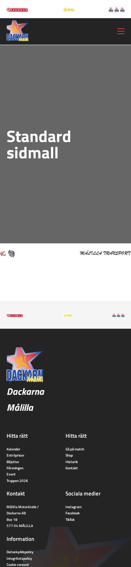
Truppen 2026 (17, 480)
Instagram (74, 507)
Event (11, 474)
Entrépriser (15, 455)
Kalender (13, 449)
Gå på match (75, 449)
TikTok (70, 519)
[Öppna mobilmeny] (120, 31)
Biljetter (13, 462)
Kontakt (72, 468)
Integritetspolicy (19, 558)
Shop (69, 455)
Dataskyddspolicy (20, 552)
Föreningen (15, 468)
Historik (72, 462)
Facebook (73, 513)
